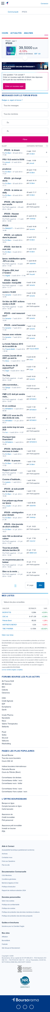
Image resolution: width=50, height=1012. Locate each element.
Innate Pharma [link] (7, 715)
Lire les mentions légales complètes (12, 670)
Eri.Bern (8, 153)
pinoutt (7, 162)
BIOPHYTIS (6, 612)
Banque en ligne (8, 803)
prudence (6, 168)
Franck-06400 (10, 349)
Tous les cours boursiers (11, 758)
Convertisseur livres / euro (12, 788)
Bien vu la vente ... (10, 571)
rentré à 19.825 (9, 292)
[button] (3, 3)
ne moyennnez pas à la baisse (13, 560)
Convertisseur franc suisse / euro (14, 791)
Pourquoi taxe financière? (8, 438)
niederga (32, 218)
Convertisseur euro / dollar (12, 783)
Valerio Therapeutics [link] (10, 723)
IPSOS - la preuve (12, 460)
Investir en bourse (9, 828)
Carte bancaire (7, 809)
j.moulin (8, 506)
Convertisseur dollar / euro (12, 780)
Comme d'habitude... (11, 479)
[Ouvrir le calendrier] (4, 122)
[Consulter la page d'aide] (38, 3)
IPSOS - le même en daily (12, 191)
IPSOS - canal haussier (14, 325)
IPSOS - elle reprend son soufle (12, 203)
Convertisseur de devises (11, 777)
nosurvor (32, 541)
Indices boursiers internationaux (14, 766)
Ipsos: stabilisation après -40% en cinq (13, 259)
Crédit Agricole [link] (7, 701)
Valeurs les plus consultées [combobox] (14, 602)
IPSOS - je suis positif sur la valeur (13, 490)
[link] (18, 850)
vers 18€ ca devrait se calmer (12, 537)
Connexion (44, 3)
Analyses (28, 33)
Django (7, 387)
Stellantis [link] (5, 726)
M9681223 (33, 553)
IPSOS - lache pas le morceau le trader (12, 450)
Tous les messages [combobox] (11, 105)
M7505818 (9, 409)
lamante (32, 229)
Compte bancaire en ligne (12, 806)
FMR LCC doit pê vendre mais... (13, 395)
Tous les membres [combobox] (11, 114)
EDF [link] (3, 704)
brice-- (7, 361)
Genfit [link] (4, 709)
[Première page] (7, 585)
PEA (3, 831)
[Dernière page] (23, 585)
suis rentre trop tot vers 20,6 (13, 428)
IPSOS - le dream (12, 150)
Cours (5, 33)
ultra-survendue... (10, 384)
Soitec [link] (4, 735)
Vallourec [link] (5, 740)
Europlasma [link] (6, 706)
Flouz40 (32, 274)
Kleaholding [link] (6, 743)
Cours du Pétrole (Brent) (11, 772)
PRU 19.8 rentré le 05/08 (13, 159)
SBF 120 (37, 53)
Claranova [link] (6, 692)
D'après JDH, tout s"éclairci (10, 271)
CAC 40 (5, 616)
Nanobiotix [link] (6, 718)
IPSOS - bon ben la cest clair (11, 247)
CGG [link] (4, 698)
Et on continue (9, 405)
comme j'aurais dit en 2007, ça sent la (12, 356)
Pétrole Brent (7, 620)
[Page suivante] (19, 585)
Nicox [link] (4, 720)
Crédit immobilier (8, 817)
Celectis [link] (5, 689)
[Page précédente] (11, 585)
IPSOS (9, 43)
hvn (6, 432)
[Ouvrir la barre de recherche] (34, 3)
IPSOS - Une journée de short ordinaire (12, 525)
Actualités (15, 33)
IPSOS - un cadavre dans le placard (12, 236)
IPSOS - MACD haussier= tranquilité (11, 281)
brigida (7, 276)
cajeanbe (32, 263)
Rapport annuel (9, 470)
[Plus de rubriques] (46, 33)
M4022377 (9, 228)
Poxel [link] (4, 732)
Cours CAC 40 (7, 761)
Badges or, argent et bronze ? (12, 100)
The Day (6, 375)
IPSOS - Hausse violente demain (10, 214)
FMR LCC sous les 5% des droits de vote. (12, 416)
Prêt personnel (7, 820)
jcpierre (7, 482)
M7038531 (33, 399)
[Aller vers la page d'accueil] (7, 3)
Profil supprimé (34, 207)
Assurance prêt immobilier (12, 825)
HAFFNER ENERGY (9, 624)
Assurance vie (7, 814)
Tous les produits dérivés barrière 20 (11, 549)
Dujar (7, 371)
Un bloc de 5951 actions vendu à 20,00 (13, 302)
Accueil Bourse (7, 755)
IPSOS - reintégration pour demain (13, 513)
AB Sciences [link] (6, 684)
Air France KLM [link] (8, 681)
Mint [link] (3, 687)
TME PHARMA (7, 628)
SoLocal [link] (5, 737)
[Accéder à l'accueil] (3, 11)
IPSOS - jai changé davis (11, 179)
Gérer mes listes (7, 635)
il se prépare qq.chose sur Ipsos (12, 501)
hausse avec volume (11, 334)
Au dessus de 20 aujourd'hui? (10, 366)
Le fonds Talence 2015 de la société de (12, 345)
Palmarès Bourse (8, 769)
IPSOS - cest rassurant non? (13, 314)
